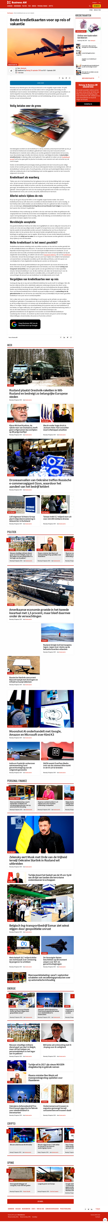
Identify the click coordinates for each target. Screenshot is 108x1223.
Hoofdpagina (10, 13)
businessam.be (28, 400)
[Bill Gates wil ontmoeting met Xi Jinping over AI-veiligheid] (57, 1024)
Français (98, 1209)
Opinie (91, 10)
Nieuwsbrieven (26, 1209)
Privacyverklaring (65, 1209)
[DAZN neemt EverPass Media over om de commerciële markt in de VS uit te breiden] (57, 743)
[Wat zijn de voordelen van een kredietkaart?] (78, 71)
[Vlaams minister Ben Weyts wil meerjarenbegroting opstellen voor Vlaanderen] (16, 1073)
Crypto (51, 6)
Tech (29, 6)
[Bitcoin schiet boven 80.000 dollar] (22, 1129)
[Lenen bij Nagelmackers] (78, 51)
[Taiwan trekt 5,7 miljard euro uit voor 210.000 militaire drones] (57, 496)
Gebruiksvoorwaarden (52, 1209)
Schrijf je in (88, 104)
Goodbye (34, 1217)
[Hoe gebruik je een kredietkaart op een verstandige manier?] (78, 64)
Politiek (24, 6)
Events (33, 1209)
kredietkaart (67, 255)
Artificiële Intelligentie (15, 726)
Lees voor (40, 83)
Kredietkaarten (12, 65)
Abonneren (97, 6)
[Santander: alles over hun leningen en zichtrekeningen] (78, 45)
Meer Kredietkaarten (91, 77)
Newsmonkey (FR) (25, 1217)
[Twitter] (88, 1209)
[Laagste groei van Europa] (50, 1168)
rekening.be (23, 68)
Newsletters (97, 10)
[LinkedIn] (91, 1209)
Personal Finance (42, 6)
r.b (11, 70)
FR (100, 2)
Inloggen (94, 2)
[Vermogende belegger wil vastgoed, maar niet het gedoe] (22, 1168)
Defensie (10, 385)
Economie (9, 6)
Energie (34, 6)
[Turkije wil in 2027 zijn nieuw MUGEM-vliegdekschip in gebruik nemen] (16, 1061)
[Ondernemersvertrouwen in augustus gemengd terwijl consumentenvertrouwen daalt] (57, 1085)
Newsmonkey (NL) (13, 1217)
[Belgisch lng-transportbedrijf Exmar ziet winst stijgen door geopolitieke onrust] (40, 885)
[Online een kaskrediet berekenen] (88, 19)
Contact (97, 1217)
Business (10, 421)
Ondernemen (17, 6)
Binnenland (41, 1180)
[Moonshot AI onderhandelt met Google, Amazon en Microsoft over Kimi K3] (40, 691)
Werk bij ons (40, 1209)
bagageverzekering (50, 255)
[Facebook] (85, 1209)
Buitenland (45, 421)
